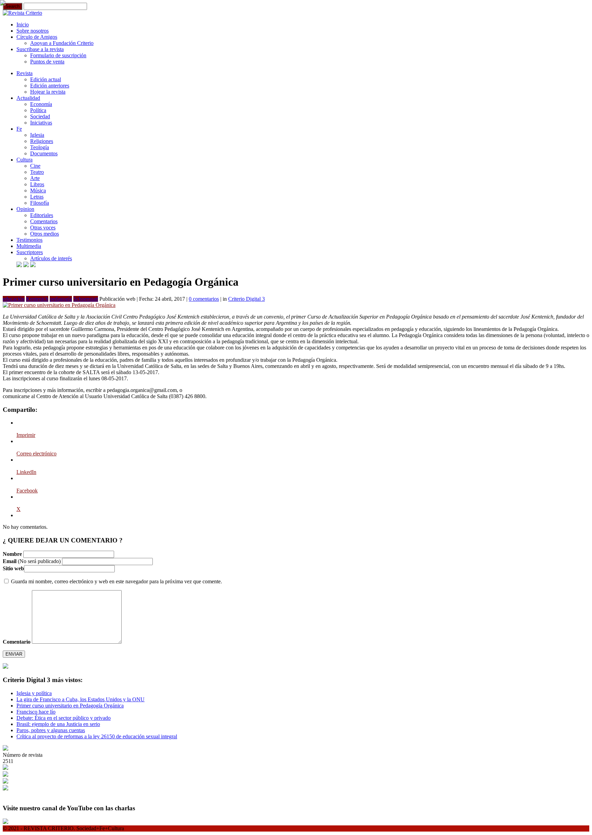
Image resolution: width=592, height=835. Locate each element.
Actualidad (28, 98)
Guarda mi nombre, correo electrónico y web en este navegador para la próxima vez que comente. (116, 581)
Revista (24, 73)
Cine (35, 166)
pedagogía (61, 299)
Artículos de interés (51, 258)
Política (38, 110)
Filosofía (39, 203)
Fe (19, 129)
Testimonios (29, 240)
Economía (41, 104)
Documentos (44, 153)
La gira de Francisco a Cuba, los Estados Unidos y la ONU (80, 699)
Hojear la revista (47, 92)
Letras (37, 197)
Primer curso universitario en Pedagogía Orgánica (70, 705)
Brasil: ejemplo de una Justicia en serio (58, 724)
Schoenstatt (85, 299)
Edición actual (45, 79)
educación (14, 299)
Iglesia (37, 135)
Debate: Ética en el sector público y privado (63, 718)
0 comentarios (204, 299)
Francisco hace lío (36, 712)
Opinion (25, 209)
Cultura (24, 160)
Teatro (37, 172)
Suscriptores (29, 252)
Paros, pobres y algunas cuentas (50, 730)
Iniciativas (41, 123)
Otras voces (43, 227)
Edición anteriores (49, 85)
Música (38, 190)
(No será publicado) (32, 561)
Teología (39, 147)
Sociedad (40, 116)
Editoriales (41, 215)
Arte (35, 178)
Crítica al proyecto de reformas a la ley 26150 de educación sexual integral (96, 736)
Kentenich (37, 299)
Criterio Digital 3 (246, 299)
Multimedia (28, 246)
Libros (37, 184)
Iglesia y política (34, 693)
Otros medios (44, 234)
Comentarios (44, 221)
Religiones (41, 141)
